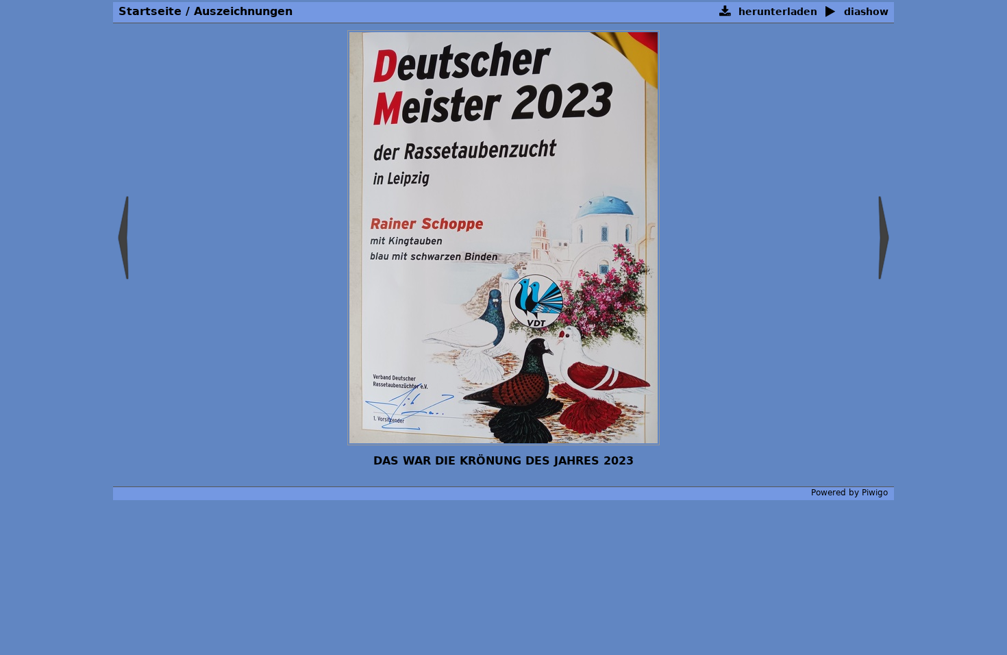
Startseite (150, 11)
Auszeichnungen (243, 11)
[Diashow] (830, 12)
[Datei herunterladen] (725, 12)
